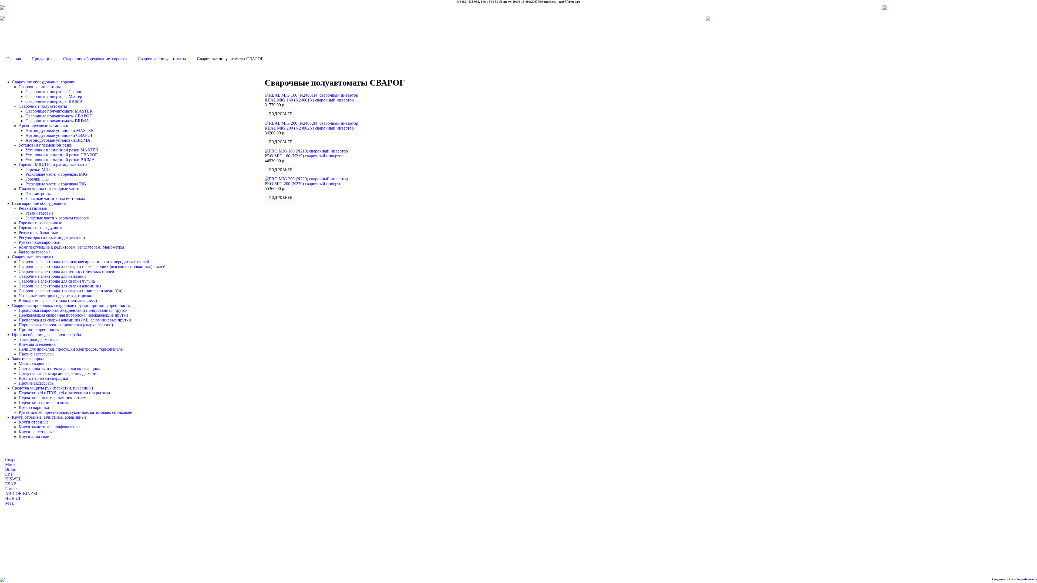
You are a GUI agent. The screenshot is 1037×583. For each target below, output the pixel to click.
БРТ (9, 474)
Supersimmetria (1026, 579)
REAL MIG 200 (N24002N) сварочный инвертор (309, 128)
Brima (10, 469)
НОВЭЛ (12, 498)
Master (11, 464)
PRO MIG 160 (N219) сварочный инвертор (304, 156)
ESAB (10, 484)
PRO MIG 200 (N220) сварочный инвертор (304, 183)
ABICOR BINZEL (22, 493)
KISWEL (13, 479)
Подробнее (280, 114)
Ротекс (11, 488)
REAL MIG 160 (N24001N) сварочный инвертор (309, 100)
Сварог (11, 459)
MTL (9, 503)
